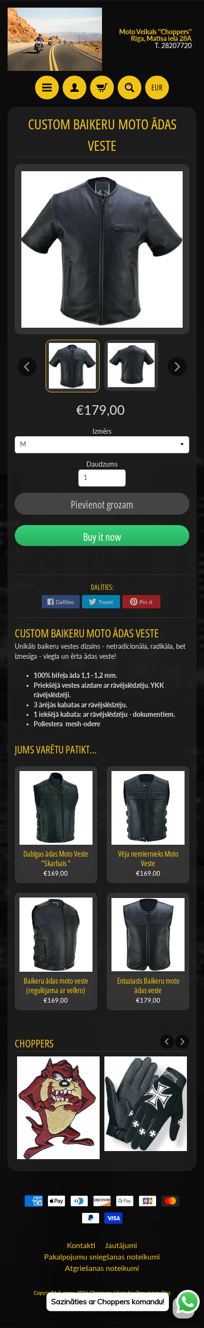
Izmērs (102, 431)
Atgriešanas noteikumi (102, 1267)
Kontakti (81, 1245)
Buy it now (102, 536)
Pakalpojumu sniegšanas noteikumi (102, 1256)
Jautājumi (121, 1245)
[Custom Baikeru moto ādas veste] (73, 366)
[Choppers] (55, 39)
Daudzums (102, 464)
